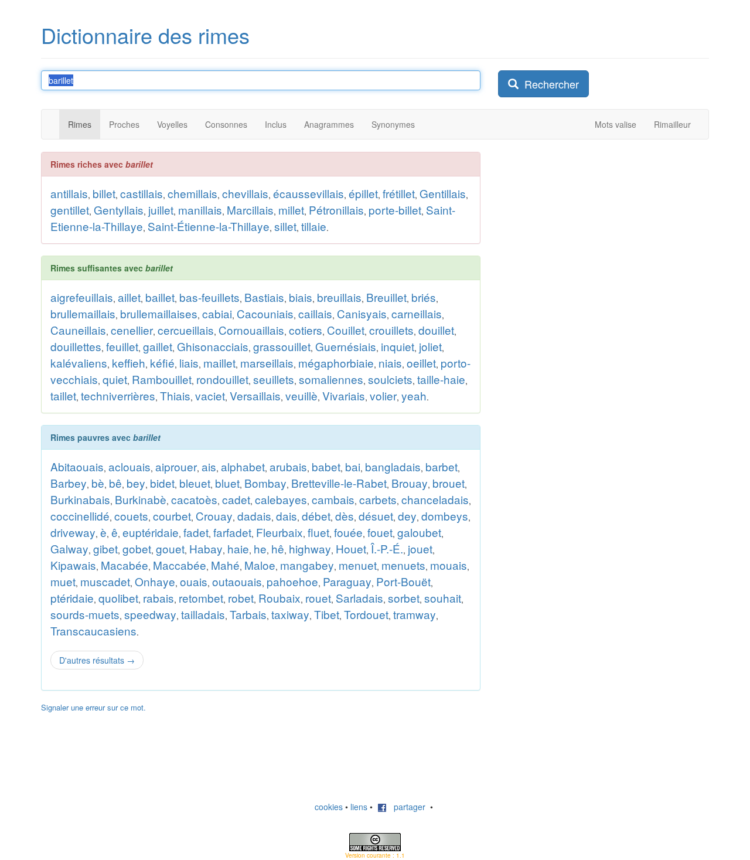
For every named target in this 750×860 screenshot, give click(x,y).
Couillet (345, 330)
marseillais (267, 362)
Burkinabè (140, 499)
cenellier (132, 330)
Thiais (175, 395)
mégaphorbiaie (336, 362)
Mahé (225, 565)
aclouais (129, 466)
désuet (376, 516)
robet (241, 598)
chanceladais (435, 499)
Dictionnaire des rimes (145, 35)
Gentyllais (119, 209)
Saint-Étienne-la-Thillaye (209, 226)
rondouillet (222, 379)
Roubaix (279, 598)
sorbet (404, 598)
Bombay (265, 483)
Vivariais (343, 395)
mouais (448, 565)
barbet (441, 466)
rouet (318, 598)
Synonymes (393, 124)
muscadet (105, 581)
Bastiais (264, 297)
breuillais (339, 297)
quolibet (118, 598)
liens (358, 807)
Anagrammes (329, 124)
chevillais (245, 193)
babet (326, 466)
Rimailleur (672, 124)
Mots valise (615, 124)
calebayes (281, 499)
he (260, 548)
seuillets (273, 379)
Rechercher (549, 83)
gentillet (69, 209)
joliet (430, 346)
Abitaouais (77, 466)
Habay (206, 548)
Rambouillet (162, 379)
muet (63, 581)
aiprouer (176, 466)
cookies (329, 807)
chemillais (192, 193)
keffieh (128, 362)
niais (390, 362)
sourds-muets (85, 614)
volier (383, 395)
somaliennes (331, 379)
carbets (378, 499)
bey (136, 483)
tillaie (313, 226)
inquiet (397, 346)
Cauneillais (78, 330)
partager (406, 807)
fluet (318, 532)
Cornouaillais (251, 330)
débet (316, 516)
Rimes (79, 124)
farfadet (232, 532)
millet (291, 209)
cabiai (217, 313)
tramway (414, 614)
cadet (236, 499)
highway (310, 548)
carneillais (416, 313)
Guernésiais (345, 346)
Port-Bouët (403, 581)
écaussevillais (308, 193)
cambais (333, 499)
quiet (115, 379)
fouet (380, 532)
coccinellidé (80, 516)
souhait (442, 598)
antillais (69, 193)
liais (189, 362)
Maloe (259, 565)
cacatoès (194, 499)
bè (97, 483)
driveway (73, 532)
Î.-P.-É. (387, 548)
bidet (162, 483)
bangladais (393, 466)
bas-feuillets (209, 297)
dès (344, 516)
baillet (160, 297)
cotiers (305, 330)
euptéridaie (150, 532)
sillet (285, 226)
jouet (420, 548)
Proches (124, 124)
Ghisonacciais (212, 346)
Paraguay (347, 581)
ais (209, 466)
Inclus (276, 124)
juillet (160, 209)
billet (104, 193)
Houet (351, 548)
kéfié (162, 362)
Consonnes (226, 124)
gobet (136, 548)
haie (238, 548)
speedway (150, 614)
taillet (63, 395)
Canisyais (362, 313)
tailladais (203, 614)
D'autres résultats (97, 660)
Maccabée (179, 565)
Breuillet (386, 297)
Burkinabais (80, 499)
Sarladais (359, 598)
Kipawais (73, 565)
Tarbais (248, 614)
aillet (129, 297)
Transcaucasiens (93, 630)
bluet (227, 483)
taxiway (290, 614)
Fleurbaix (279, 532)
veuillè (301, 395)
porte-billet (395, 209)
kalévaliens (78, 362)
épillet (363, 193)
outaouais (237, 581)
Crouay (214, 516)
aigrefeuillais (81, 297)
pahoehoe (292, 581)
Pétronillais (336, 209)
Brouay (409, 483)
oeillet (421, 362)
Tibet (326, 614)
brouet (448, 483)
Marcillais (250, 209)
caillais (315, 313)
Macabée (124, 565)
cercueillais (186, 330)
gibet (105, 548)
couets (131, 516)
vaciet (210, 395)
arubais (288, 466)
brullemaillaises (158, 313)
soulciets (390, 379)
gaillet (157, 346)
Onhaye (155, 581)
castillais (141, 193)
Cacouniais (265, 313)
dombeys (444, 516)
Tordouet (366, 614)
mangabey (307, 565)
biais (300, 297)
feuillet (122, 346)
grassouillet (282, 346)
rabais (158, 598)
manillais (200, 209)
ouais (193, 581)
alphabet (243, 466)
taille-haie (441, 379)
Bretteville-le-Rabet (339, 483)
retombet (201, 598)
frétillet (399, 193)
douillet (436, 330)
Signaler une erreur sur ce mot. (93, 707)
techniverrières (118, 395)
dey (407, 516)
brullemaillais (82, 313)
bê (115, 483)
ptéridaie (72, 598)
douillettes (75, 346)
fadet (196, 532)
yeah (414, 395)
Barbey (68, 483)
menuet (358, 565)
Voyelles (172, 124)
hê (277, 548)
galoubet (419, 532)
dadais (254, 516)
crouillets (391, 330)
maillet (219, 362)
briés (423, 297)
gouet (170, 548)
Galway (69, 548)
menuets (403, 565)
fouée (348, 532)
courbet (172, 516)
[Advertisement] (586, 328)
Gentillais (443, 193)
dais (286, 516)
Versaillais (255, 395)
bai (352, 466)
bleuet (194, 483)
